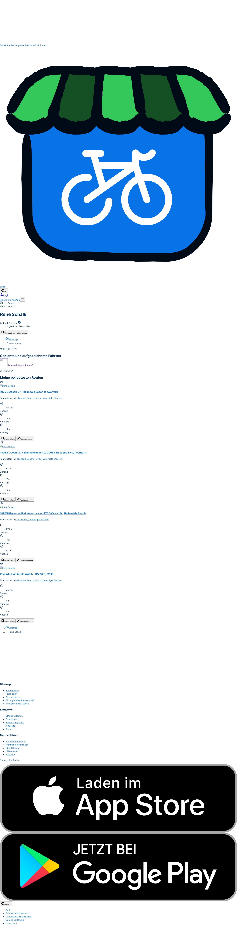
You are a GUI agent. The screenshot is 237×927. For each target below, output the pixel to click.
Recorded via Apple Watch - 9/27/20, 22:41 (27, 574)
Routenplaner (18, 45)
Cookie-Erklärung (14, 919)
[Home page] (118, 22)
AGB (7, 909)
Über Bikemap (12, 748)
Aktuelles (10, 725)
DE (5, 291)
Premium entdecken (15, 741)
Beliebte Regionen (14, 722)
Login (6, 295)
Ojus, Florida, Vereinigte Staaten (32, 519)
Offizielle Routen (14, 715)
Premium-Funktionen (35, 45)
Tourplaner (11, 693)
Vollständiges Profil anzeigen (15, 333)
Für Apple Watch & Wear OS (19, 700)
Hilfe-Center (11, 751)
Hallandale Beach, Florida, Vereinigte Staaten (38, 398)
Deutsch (7, 904)
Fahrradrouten (12, 719)
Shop (8, 729)
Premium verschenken (16, 744)
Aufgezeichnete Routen (20, 365)
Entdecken (5, 45)
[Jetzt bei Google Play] (118, 867)
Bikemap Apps (12, 697)
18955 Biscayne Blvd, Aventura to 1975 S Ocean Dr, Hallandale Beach (43, 513)
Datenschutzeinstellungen (18, 916)
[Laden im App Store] (118, 798)
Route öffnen (9, 439)
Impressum (11, 923)
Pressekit (10, 754)
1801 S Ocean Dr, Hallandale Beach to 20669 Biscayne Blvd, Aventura (43, 452)
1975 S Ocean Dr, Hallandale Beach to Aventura (29, 391)
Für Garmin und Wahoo (17, 703)
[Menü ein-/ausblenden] (22, 299)
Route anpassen (26, 439)
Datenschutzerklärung (16, 913)
